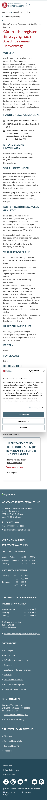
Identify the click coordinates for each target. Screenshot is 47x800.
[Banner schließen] (43, 371)
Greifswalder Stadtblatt (13, 679)
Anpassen (22, 421)
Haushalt (7, 675)
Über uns (8, 736)
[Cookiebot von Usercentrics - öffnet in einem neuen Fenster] (29, 371)
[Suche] (27, 5)
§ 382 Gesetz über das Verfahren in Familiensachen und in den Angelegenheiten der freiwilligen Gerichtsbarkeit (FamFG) (19, 134)
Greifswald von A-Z (11, 746)
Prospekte (8, 751)
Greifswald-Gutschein (13, 741)
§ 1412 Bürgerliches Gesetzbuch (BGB (21, 120)
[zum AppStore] (31, 794)
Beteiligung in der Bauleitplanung (17, 670)
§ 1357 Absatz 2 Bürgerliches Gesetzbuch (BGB (22, 125)
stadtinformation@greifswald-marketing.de (22, 634)
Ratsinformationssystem (14, 684)
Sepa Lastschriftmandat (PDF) (16, 714)
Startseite (6, 12)
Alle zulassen (23, 414)
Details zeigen (34, 408)
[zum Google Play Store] (12, 794)
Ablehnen (23, 427)
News (41, 778)
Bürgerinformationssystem (15, 689)
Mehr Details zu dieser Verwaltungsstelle (16, 461)
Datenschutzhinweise (11, 770)
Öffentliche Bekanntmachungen (17, 660)
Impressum (7, 765)
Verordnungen (10, 655)
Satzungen (8, 650)
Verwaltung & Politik (21, 12)
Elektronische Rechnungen (15, 719)
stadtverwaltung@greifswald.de (17, 530)
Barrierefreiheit (9, 775)
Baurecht (8, 665)
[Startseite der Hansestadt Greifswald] (13, 5)
